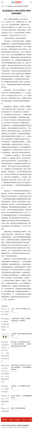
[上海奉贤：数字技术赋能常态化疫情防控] (8, 338)
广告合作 (24, 419)
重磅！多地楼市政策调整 (18, 408)
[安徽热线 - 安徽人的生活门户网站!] (16, 4)
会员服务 (30, 419)
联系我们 (17, 419)
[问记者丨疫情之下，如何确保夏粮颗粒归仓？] (5, 404)
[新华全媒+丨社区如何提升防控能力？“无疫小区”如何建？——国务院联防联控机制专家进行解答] (5, 361)
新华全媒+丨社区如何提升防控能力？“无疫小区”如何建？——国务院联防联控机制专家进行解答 (21, 344)
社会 (5, 6)
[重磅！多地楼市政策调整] (5, 411)
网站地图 (4, 419)
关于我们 (11, 419)
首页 (2, 6)
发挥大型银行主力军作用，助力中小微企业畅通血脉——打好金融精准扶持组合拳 (21, 367)
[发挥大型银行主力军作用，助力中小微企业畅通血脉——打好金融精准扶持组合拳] (5, 382)
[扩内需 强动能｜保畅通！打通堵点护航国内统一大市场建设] (5, 329)
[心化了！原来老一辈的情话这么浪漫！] (5, 314)
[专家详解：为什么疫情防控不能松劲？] (5, 391)
